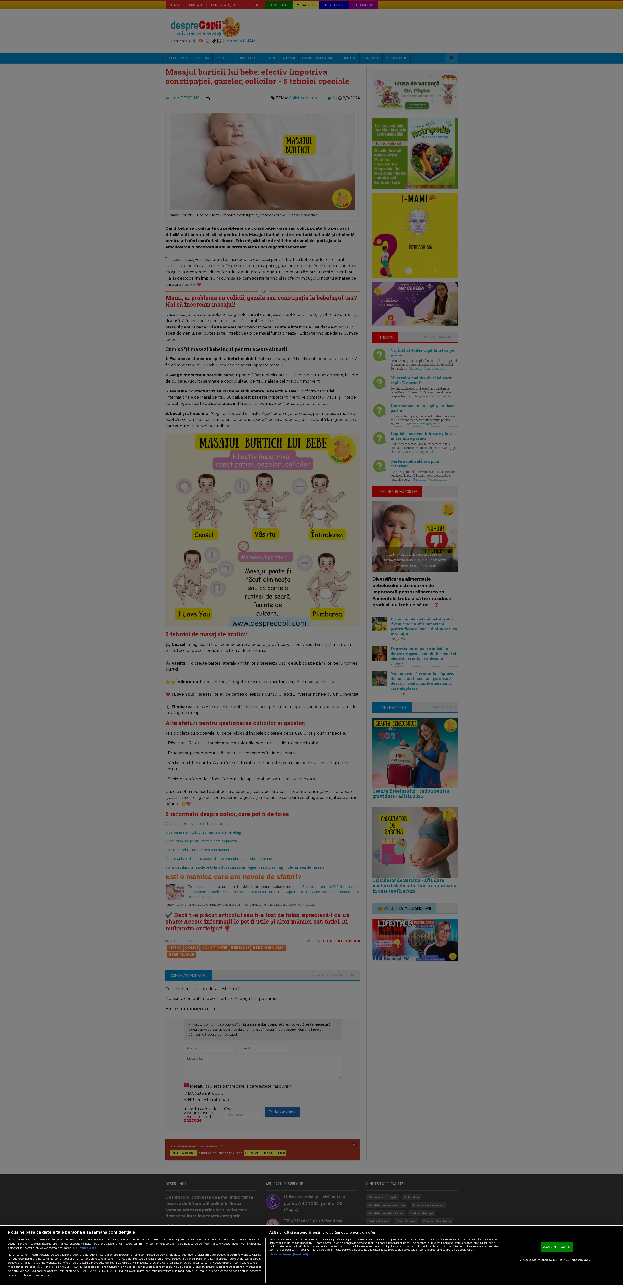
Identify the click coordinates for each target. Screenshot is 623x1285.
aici (38, 1266)
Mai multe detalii (86, 1247)
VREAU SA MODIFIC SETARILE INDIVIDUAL (555, 1260)
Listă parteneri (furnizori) (288, 1254)
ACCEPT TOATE (556, 1247)
